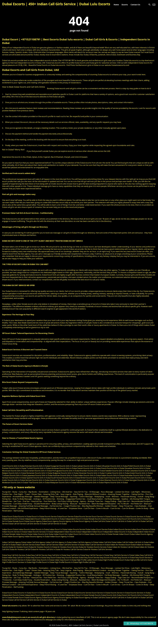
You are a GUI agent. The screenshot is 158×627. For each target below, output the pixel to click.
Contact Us (135, 4)
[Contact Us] (154, 5)
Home (116, 4)
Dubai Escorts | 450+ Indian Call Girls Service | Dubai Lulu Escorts (56, 4)
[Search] (149, 5)
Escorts (125, 4)
